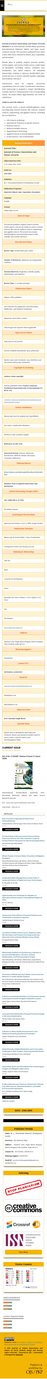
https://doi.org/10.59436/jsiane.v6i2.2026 (20, 803)
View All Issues (8, 1101)
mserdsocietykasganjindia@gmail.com (18, 686)
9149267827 (8, 658)
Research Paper (11, 829)
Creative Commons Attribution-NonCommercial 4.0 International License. (23, 1343)
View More (23, 1252)
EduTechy (19, 1355)
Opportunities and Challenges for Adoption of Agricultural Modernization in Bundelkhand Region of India (22, 897)
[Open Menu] (2, 5)
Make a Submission (23, 1120)
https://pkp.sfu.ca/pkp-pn (13, 628)
